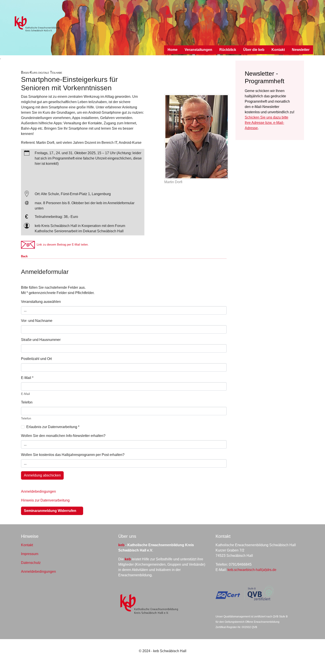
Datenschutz (31, 563)
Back (24, 256)
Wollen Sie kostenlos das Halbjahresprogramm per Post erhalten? (72, 455)
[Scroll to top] (315, 653)
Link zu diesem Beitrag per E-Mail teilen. (62, 244)
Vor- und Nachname (36, 321)
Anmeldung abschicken (42, 475)
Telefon (26, 402)
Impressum (29, 554)
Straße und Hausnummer (41, 340)
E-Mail (27, 378)
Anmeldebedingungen (38, 491)
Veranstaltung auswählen (41, 302)
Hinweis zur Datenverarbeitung (45, 500)
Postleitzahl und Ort (36, 359)
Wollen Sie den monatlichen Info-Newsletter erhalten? (63, 436)
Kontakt (27, 545)
